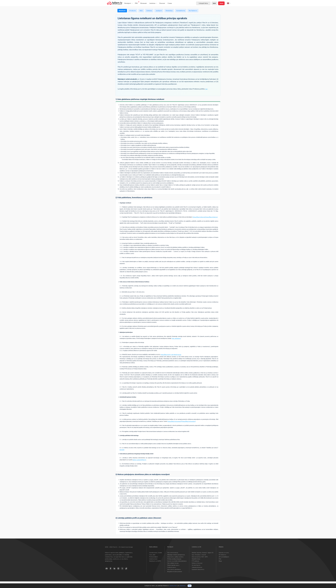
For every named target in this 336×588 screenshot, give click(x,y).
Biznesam (143, 3)
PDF (202, 557)
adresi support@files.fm (139, 460)
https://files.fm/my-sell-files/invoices (171, 354)
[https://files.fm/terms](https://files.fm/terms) (205, 217)
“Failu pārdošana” (176, 338)
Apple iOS (210, 552)
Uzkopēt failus (203, 3)
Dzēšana (149, 10)
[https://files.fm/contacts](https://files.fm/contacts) (182, 421)
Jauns (221, 3)
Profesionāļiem (153, 557)
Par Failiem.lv (193, 10)
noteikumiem (173, 585)
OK (189, 585)
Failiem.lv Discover (197, 563)
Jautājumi (159, 10)
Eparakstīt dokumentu (198, 569)
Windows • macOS (200, 555)
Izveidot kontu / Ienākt (155, 552)
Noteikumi (122, 10)
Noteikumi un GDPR (155, 561)
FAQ (220, 559)
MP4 (206, 557)
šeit (206, 89)
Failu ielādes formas (173, 563)
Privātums (132, 10)
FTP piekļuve (195, 561)
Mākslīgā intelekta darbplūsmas (176, 555)
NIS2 (141, 10)
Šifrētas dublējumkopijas (174, 559)
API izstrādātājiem (224, 557)
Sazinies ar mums (224, 552)
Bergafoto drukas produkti (174, 571)
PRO (136, 3)
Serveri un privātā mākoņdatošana (176, 561)
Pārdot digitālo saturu (173, 565)
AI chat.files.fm (196, 565)
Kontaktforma (180, 10)
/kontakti (122, 449)
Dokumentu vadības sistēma (175, 557)
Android (204, 552)
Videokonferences (197, 567)
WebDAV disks (196, 559)
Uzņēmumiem (153, 559)
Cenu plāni (152, 555)
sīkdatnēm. (182, 585)
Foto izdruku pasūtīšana (174, 569)
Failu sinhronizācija (172, 552)
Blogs (220, 561)
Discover (162, 3)
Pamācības (169, 10)
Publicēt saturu (171, 567)
